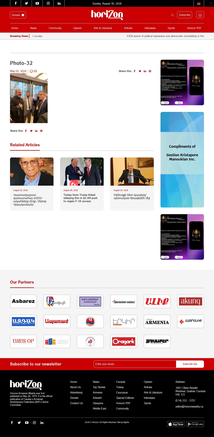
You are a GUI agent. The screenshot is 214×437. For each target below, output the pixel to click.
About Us (75, 387)
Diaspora (98, 403)
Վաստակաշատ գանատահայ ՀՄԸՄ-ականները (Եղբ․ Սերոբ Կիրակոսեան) (29, 199)
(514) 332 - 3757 (185, 400)
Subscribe (184, 14)
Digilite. (126, 422)
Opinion (77, 28)
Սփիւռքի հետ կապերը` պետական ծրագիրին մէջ (132, 196)
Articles (128, 28)
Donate (16, 15)
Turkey (120, 387)
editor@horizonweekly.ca (189, 406)
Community (55, 28)
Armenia (97, 392)
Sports (171, 28)
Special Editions (125, 397)
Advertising (76, 392)
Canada (120, 381)
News (33, 28)
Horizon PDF (194, 28)
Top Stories (99, 387)
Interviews (150, 28)
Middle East (99, 408)
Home (14, 28)
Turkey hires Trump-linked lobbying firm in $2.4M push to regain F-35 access (80, 198)
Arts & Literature (103, 28)
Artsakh (97, 397)
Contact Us (76, 403)
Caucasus (122, 392)
